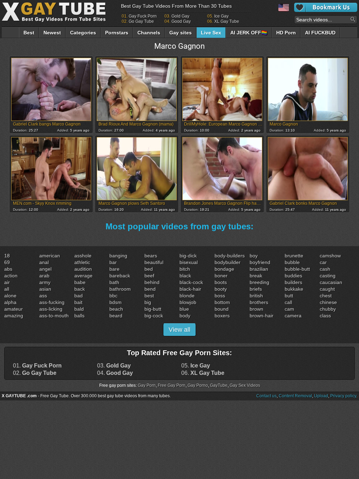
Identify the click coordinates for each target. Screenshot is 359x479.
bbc (113, 295)
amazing (13, 315)
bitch (185, 269)
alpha (10, 302)
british (256, 295)
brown (256, 308)
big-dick (188, 255)
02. (34, 373)
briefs (256, 288)
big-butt (152, 308)
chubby (328, 308)
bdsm (115, 302)
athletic (82, 262)
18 (7, 255)
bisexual (189, 262)
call (288, 302)
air (7, 282)
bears (150, 255)
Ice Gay (221, 16)
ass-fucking (52, 302)
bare (114, 269)
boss (220, 295)
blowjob (188, 302)
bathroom (120, 288)
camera (293, 315)
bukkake (294, 288)
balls (79, 315)
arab (44, 275)
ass (43, 295)
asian (45, 288)
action (11, 275)
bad (78, 295)
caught (327, 288)
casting (328, 275)
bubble (292, 262)
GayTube (219, 385)
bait (78, 302)
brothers (259, 302)
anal (44, 262)
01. (37, 366)
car (323, 262)
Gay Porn (147, 385)
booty (221, 288)
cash (325, 269)
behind (152, 282)
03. (114, 366)
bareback (119, 275)
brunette (294, 255)
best (149, 295)
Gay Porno (198, 385)
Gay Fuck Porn (143, 16)
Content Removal (295, 395)
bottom (222, 302)
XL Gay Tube (226, 21)
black (185, 275)
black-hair (190, 288)
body (185, 315)
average (83, 275)
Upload (321, 395)
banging (118, 255)
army (44, 282)
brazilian (259, 269)
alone (10, 295)
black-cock (191, 282)
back (79, 288)
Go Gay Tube (141, 21)
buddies (293, 275)
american (49, 255)
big (147, 302)
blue (184, 308)
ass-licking (50, 308)
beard (115, 315)
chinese (328, 302)
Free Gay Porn (171, 385)
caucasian (331, 282)
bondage (224, 269)
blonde (187, 295)
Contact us (266, 395)
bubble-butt (297, 269)
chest (326, 295)
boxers (222, 315)
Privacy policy (343, 395)
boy (254, 255)
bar (113, 262)
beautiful (153, 262)
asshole (83, 255)
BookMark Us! (325, 7)
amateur (13, 308)
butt (289, 295)
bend (150, 288)
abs (8, 269)
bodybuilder (228, 262)
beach (116, 308)
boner (221, 275)
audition (83, 269)
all (6, 288)
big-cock (153, 315)
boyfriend (260, 262)
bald (79, 308)
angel (45, 269)
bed (148, 269)
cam (289, 308)
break (256, 275)
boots (221, 282)
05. (195, 366)
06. (202, 373)
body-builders (230, 255)
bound (222, 308)
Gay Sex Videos (245, 385)
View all (179, 329)
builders (293, 282)
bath (114, 282)
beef (149, 275)
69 (7, 262)
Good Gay (181, 21)
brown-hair (261, 315)
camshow (330, 255)
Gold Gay (180, 16)
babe (80, 282)
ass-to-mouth (54, 315)
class (325, 315)
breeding (259, 282)
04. (115, 373)
